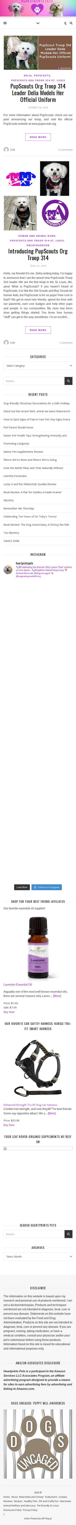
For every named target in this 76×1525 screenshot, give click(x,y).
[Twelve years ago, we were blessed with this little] (15, 844)
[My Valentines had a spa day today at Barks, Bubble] (15, 814)
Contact (63, 1496)
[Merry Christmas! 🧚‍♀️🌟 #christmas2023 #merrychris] (15, 859)
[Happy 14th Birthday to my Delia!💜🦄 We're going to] (15, 784)
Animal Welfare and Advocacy (20, 1505)
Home (7, 1496)
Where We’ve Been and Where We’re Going (30, 459)
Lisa (12, 149)
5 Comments (65, 149)
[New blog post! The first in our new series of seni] (15, 724)
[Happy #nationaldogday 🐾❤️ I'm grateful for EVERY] (15, 648)
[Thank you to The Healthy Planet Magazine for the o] (15, 739)
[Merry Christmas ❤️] (15, 633)
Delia (28, 75)
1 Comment (65, 342)
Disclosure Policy (13, 1510)
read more (38, 137)
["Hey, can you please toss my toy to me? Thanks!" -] (15, 769)
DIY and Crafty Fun (49, 1501)
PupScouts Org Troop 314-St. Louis (38, 80)
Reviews (8, 1501)
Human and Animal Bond (36, 235)
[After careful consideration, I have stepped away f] (15, 603)
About (14, 1496)
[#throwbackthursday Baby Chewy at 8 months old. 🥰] (15, 799)
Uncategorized (38, 245)
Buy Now (9, 1012)
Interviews (65, 1501)
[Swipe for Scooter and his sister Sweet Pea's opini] (15, 874)
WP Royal (46, 1518)
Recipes (18, 1501)
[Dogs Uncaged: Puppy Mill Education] (38, 1444)
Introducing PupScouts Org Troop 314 (38, 254)
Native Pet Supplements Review (23, 451)
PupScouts (42, 75)
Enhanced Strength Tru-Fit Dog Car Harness (30, 1105)
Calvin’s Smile (11, 540)
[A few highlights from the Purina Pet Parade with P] (15, 829)
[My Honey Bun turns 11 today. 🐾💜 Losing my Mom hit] (15, 678)
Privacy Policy (30, 1510)
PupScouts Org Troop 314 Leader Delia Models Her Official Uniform (38, 93)
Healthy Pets (30, 1501)
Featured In (51, 1496)
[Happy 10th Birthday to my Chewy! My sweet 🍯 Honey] (15, 754)
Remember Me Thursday (19, 508)
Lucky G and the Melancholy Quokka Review (30, 484)
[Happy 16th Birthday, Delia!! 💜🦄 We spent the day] (15, 618)
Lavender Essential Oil (18, 984)
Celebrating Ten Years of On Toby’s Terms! (30, 516)
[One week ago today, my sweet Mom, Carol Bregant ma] (15, 693)
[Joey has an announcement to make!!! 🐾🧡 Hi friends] (15, 588)
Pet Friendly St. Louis (48, 1505)
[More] (57, 995)
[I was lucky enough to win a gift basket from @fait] (15, 709)
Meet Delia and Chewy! (31, 1496)
